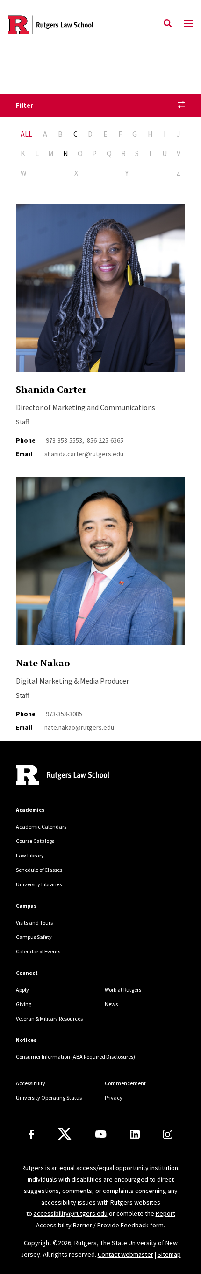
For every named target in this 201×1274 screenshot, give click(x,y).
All (26, 133)
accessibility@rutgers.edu (71, 1213)
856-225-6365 (105, 440)
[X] (64, 1134)
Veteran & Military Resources (49, 1018)
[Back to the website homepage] (50, 25)
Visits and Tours (34, 922)
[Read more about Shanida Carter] (100, 293)
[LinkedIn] (135, 1134)
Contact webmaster (125, 1254)
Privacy (113, 1097)
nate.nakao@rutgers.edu (79, 727)
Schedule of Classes (39, 869)
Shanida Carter (51, 389)
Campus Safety (34, 936)
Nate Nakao (43, 663)
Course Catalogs (35, 840)
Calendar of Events (38, 951)
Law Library (30, 855)
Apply (22, 989)
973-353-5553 (64, 440)
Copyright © (41, 1243)
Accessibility (30, 1083)
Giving (23, 1003)
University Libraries (39, 884)
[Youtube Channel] (100, 1134)
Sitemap (169, 1254)
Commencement (125, 1083)
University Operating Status (49, 1097)
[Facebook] (31, 1134)
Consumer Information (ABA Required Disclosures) (75, 1056)
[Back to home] (79, 776)
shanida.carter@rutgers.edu (83, 454)
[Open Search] (168, 24)
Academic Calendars (41, 826)
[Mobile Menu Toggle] (188, 24)
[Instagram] (167, 1134)
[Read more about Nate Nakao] (100, 566)
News (111, 1003)
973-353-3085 (64, 714)
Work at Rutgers (123, 989)
